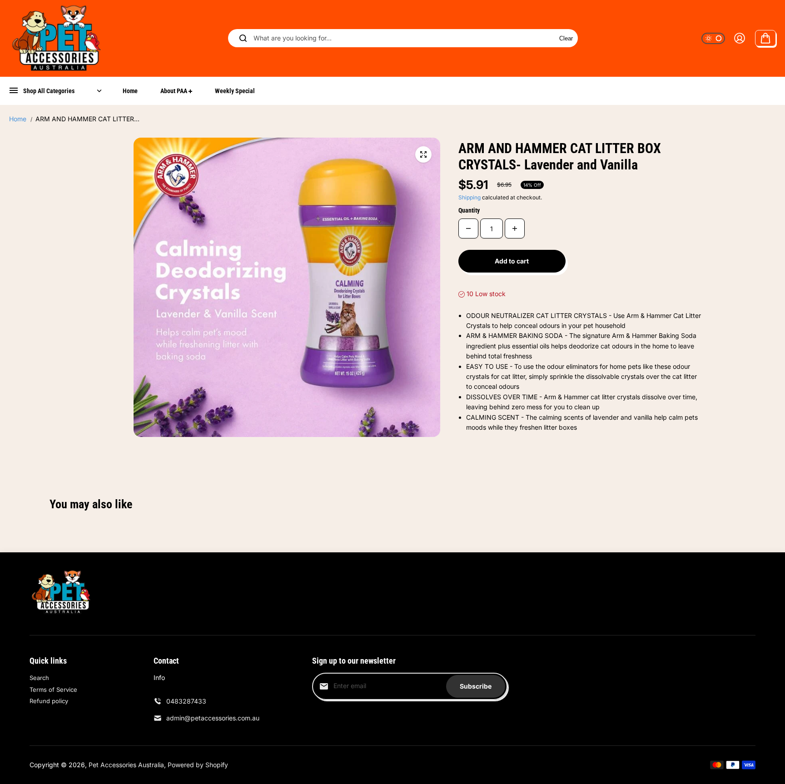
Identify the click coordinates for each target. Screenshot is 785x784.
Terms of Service (53, 689)
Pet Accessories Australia (126, 765)
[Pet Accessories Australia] (56, 38)
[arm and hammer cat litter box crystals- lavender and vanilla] (423, 154)
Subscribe (476, 686)
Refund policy (49, 701)
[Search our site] (243, 38)
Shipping (469, 197)
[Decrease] (468, 228)
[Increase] (515, 228)
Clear (566, 38)
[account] (740, 38)
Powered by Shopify (198, 765)
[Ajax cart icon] (765, 38)
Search (39, 677)
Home (17, 119)
